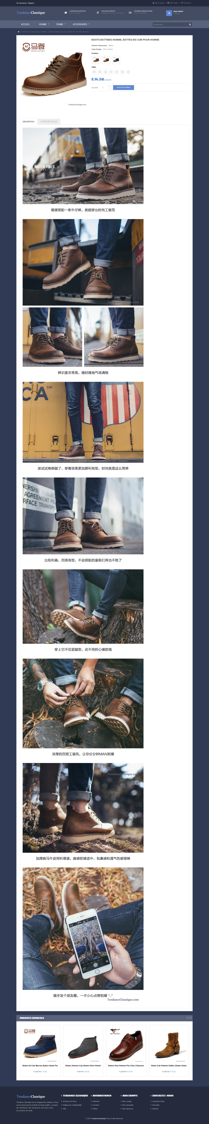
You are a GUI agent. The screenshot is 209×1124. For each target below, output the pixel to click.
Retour (95, 1109)
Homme (25, 32)
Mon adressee (127, 1109)
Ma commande (127, 1105)
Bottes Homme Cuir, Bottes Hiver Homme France (86, 1066)
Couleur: (95, 53)
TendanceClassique (98, 1118)
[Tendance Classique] (30, 12)
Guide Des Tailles (49, 121)
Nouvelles (156, 1105)
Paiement (96, 1101)
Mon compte (127, 1101)
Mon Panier (174, 3)
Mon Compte (159, 3)
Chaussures (35, 32)
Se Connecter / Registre (25, 3)
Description (28, 121)
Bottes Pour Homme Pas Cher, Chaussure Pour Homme (132, 1066)
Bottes (44, 32)
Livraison (96, 1105)
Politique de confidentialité (72, 1105)
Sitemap (155, 1109)
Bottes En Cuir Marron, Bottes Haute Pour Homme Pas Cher (48, 1066)
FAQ (64, 1109)
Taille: (93, 67)
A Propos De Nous (70, 1101)
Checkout (187, 3)
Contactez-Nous (158, 1101)
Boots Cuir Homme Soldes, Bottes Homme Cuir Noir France (177, 1066)
